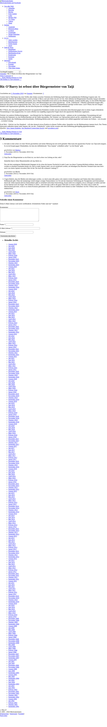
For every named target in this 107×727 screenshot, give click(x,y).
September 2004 (13, 678)
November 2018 (13, 418)
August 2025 (12, 267)
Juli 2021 (11, 358)
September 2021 (13, 354)
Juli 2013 (11, 538)
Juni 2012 (11, 562)
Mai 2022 (11, 340)
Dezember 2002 (13, 691)
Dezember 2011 (13, 573)
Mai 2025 (11, 272)
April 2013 (12, 544)
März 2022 (12, 343)
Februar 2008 (12, 650)
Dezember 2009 (13, 618)
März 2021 (12, 366)
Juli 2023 (11, 313)
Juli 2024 (11, 291)
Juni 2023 (11, 315)
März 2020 (12, 388)
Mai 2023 (11, 317)
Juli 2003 (11, 686)
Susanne (29, 93)
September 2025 (13, 265)
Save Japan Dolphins (14, 128)
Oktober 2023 (13, 308)
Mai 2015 (11, 497)
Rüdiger (18, 150)
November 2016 (13, 463)
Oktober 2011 (12, 577)
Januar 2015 (12, 504)
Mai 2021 (11, 362)
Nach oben (3, 715)
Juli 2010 (11, 605)
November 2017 (13, 441)
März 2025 (12, 276)
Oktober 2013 (13, 532)
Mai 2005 (11, 676)
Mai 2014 (11, 519)
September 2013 (13, 534)
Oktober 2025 (13, 263)
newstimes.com (53, 128)
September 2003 (13, 684)
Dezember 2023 (13, 304)
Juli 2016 (11, 471)
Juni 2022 (11, 338)
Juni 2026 (11, 248)
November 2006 (13, 667)
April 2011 (11, 588)
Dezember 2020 (13, 371)
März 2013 (12, 545)
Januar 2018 (12, 437)
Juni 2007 (11, 663)
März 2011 (11, 590)
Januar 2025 (12, 280)
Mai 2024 (11, 295)
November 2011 (13, 575)
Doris (17, 192)
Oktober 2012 (13, 555)
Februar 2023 (12, 323)
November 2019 (13, 396)
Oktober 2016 (13, 465)
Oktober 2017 (13, 442)
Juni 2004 (11, 682)
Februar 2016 (12, 480)
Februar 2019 (12, 413)
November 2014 (13, 508)
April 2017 (12, 454)
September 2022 (13, 332)
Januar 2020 (12, 392)
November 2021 (13, 351)
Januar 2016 (12, 482)
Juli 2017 (11, 448)
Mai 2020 (11, 384)
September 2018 (13, 422)
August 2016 (12, 469)
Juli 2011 (11, 583)
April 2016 (12, 476)
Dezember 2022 (13, 326)
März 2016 (12, 478)
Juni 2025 (11, 270)
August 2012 (12, 558)
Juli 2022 (11, 336)
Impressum (13, 714)
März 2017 (12, 456)
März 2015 (12, 500)
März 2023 (12, 321)
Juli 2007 (11, 661)
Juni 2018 (11, 427)
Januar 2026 (12, 257)
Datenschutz (5, 714)
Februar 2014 (12, 525)
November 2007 (13, 656)
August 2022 (12, 334)
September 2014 (13, 512)
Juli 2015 (11, 493)
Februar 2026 (12, 255)
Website (2, 232)
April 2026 (12, 252)
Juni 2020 (11, 383)
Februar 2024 (12, 300)
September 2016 (13, 467)
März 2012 (12, 568)
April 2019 (12, 409)
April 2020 (12, 386)
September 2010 (13, 602)
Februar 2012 (12, 570)
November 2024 (13, 283)
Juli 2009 (11, 628)
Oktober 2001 (13, 704)
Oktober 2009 (13, 622)
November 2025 (13, 261)
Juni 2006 (11, 671)
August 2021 (12, 356)
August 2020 (12, 379)
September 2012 (13, 557)
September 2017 (13, 444)
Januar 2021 (12, 369)
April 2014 (12, 521)
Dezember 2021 (13, 349)
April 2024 (12, 296)
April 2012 (12, 566)
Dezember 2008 (13, 639)
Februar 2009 (12, 635)
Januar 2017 (12, 459)
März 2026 (12, 253)
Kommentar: (4, 207)
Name (2, 224)
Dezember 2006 (13, 665)
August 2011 (12, 581)
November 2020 (13, 373)
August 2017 (12, 446)
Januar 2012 (12, 572)
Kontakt (21, 714)
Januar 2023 (12, 325)
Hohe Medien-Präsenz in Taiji (11, 78)
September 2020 (13, 377)
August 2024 (12, 289)
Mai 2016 (11, 474)
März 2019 (12, 411)
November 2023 (13, 306)
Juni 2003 (11, 688)
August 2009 (12, 626)
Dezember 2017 (13, 439)
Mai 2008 (11, 645)
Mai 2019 (11, 407)
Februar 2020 (12, 390)
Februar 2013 (12, 547)
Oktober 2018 (13, 420)
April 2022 (12, 341)
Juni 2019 (11, 405)
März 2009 (12, 633)
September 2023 (13, 310)
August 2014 (12, 514)
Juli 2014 (11, 515)
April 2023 (12, 319)
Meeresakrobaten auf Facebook (10, 3)
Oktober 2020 (13, 375)
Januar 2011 (12, 594)
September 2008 (13, 643)
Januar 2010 (12, 617)
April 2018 (12, 431)
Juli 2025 (11, 268)
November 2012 (13, 553)
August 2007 (12, 660)
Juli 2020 (11, 381)
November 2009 (13, 620)
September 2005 (13, 673)
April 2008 (12, 646)
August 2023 (12, 311)
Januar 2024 (12, 302)
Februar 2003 (12, 690)
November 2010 (13, 598)
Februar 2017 (12, 457)
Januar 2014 (12, 527)
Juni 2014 (11, 517)
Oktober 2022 (13, 330)
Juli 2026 (11, 246)
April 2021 (12, 364)
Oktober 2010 (13, 600)
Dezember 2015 (13, 484)
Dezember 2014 (13, 506)
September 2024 (13, 287)
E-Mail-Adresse (6, 228)
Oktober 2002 (13, 695)
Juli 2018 (11, 426)
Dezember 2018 (13, 416)
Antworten (7, 154)
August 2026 (12, 244)
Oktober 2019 (13, 398)
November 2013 (13, 530)
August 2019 (12, 401)
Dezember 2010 (13, 596)
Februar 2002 (12, 703)
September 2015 (13, 489)
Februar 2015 (12, 502)
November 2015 (13, 486)
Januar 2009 (12, 637)
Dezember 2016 (13, 461)
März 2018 (12, 433)
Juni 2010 (11, 607)
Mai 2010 (11, 609)
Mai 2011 (11, 587)
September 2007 (13, 658)
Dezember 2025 (13, 259)
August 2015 (12, 491)
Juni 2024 (11, 293)
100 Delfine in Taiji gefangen (10, 79)
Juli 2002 (11, 701)
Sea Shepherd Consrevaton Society (33, 128)
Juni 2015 (11, 495)
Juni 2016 (11, 472)
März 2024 (12, 298)
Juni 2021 (11, 360)
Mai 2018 (11, 429)
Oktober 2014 (13, 510)
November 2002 (13, 693)
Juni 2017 (11, 450)
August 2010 (12, 603)
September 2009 (13, 624)
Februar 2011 (12, 592)
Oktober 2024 (13, 285)
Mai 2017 (11, 452)
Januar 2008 (12, 652)
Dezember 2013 (13, 529)
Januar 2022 (12, 347)
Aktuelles (3, 74)
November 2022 (13, 328)
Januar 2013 (12, 549)
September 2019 (13, 399)
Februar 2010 (12, 615)
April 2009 (12, 631)
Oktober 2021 (13, 353)
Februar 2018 (12, 435)
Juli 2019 (11, 403)
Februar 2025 (12, 278)
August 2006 (12, 669)
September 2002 (13, 697)
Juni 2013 (11, 540)
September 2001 (13, 706)
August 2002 (12, 699)
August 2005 (12, 675)
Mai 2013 (11, 542)
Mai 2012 (11, 564)
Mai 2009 (11, 630)
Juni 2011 (11, 585)
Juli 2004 (11, 680)
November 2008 (13, 641)
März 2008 (12, 648)
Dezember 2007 (13, 654)
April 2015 (12, 499)
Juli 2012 (11, 560)
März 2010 (12, 613)
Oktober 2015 (13, 487)
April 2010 (12, 611)
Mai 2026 (11, 250)
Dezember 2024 (13, 282)
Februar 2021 (12, 368)
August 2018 (12, 424)
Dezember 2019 (13, 394)
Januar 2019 (12, 414)
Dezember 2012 (13, 551)
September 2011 (13, 579)
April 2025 (12, 274)
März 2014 (12, 523)
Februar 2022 (12, 345)
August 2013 (12, 536)
